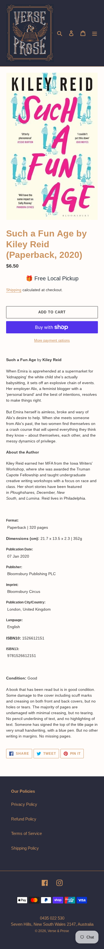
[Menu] (94, 33)
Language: (14, 620)
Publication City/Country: (25, 602)
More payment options (52, 340)
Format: (12, 520)
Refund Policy (23, 819)
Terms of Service (26, 833)
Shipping (13, 290)
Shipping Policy (25, 848)
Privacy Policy (24, 804)
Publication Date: (19, 549)
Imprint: (12, 585)
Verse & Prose (58, 931)
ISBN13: (12, 649)
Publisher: (14, 567)
